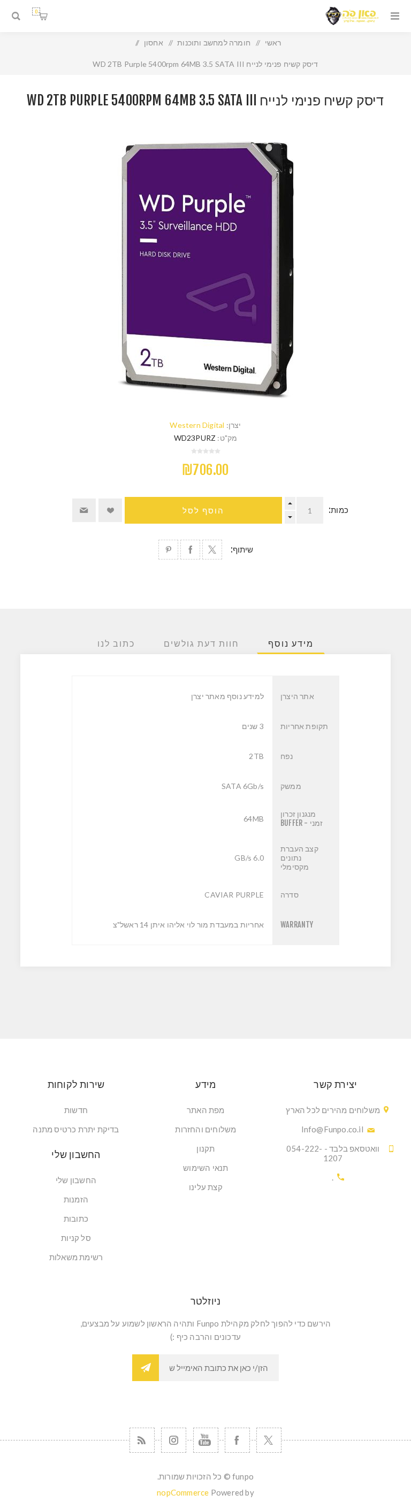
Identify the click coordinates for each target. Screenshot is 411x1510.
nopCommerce (183, 1492)
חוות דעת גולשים (201, 643)
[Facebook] (237, 1440)
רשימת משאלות (76, 1257)
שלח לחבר (84, 510)
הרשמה (145, 1367)
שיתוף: (242, 550)
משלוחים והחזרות (205, 1129)
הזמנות (76, 1199)
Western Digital (197, 425)
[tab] (290, 643)
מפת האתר (206, 1110)
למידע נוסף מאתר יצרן (227, 696)
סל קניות (36, 11)
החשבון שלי (76, 1180)
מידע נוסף (291, 643)
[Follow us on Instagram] (173, 1440)
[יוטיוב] (205, 1440)
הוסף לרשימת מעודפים (110, 510)
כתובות (76, 1218)
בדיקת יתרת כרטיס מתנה (76, 1129)
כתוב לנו (116, 643)
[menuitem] (205, 1110)
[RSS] (142, 1440)
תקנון (205, 1148)
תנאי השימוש (205, 1167)
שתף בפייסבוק (190, 549)
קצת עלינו (206, 1187)
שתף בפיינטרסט (168, 549)
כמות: (338, 510)
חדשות (76, 1110)
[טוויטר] (268, 1440)
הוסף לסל (203, 510)
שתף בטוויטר (212, 549)
